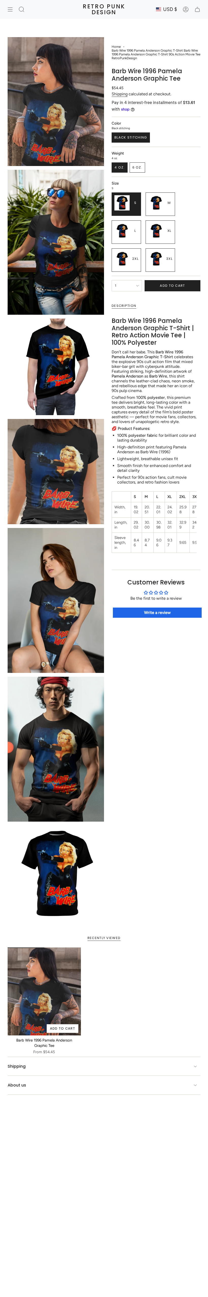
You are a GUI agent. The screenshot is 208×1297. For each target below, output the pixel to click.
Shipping (120, 94)
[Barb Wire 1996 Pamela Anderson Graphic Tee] (44, 991)
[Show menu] (10, 9)
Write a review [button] (157, 612)
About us (17, 1085)
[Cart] (197, 9)
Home (116, 47)
